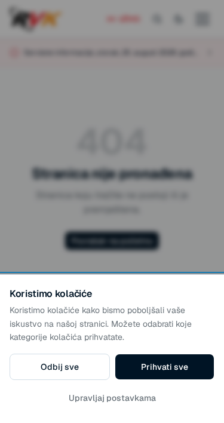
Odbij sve (60, 366)
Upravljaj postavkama (112, 398)
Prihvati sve (164, 366)
